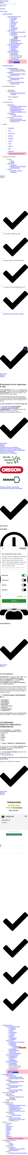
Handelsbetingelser (15, 168)
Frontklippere (14, 33)
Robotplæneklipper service (17, 78)
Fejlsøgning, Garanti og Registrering (16, 171)
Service (9, 76)
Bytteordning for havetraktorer (19, 1047)
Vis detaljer (20, 596)
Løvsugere (13, 25)
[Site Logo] (4, 1)
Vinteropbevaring (15, 79)
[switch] (24, 580)
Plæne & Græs (11, 30)
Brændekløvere (14, 46)
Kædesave (13, 49)
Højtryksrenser (14, 22)
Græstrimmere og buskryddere (18, 32)
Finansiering (14, 165)
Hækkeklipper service (16, 110)
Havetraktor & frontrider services (19, 106)
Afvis (14, 605)
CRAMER (11, 128)
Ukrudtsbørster (14, 27)
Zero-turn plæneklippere (16, 43)
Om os (12, 161)
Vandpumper (14, 29)
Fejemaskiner (14, 18)
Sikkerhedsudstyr (15, 58)
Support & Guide (15, 83)
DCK (9, 130)
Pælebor (13, 26)
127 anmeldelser (17, 808)
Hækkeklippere (14, 47)
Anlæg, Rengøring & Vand (14, 16)
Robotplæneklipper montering (18, 74)
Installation (10, 72)
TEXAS (10, 141)
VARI (9, 143)
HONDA (10, 136)
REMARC (11, 138)
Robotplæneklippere (16, 40)
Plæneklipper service (16, 107)
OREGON (11, 151)
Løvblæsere (13, 23)
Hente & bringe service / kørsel (18, 120)
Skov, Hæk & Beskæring (13, 44)
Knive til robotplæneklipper (17, 82)
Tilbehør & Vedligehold (13, 51)
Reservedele (11, 90)
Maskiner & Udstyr (8, 14)
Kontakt (13, 162)
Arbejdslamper (14, 53)
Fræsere (12, 20)
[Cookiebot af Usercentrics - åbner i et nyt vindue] (19, 548)
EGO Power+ (11, 133)
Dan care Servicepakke (16, 119)
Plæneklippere (14, 39)
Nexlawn (10, 146)
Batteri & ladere (14, 54)
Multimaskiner (14, 50)
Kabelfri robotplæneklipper (17, 69)
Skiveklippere (14, 42)
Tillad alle (14, 601)
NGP (9, 148)
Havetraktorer (14, 35)
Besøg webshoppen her (7, 754)
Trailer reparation (18, 116)
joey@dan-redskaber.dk (6, 862)
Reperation (13, 114)
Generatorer (13, 19)
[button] (1, 2)
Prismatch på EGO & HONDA (14, 61)
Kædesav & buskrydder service (18, 112)
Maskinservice (11, 104)
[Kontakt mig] (25, 349)
